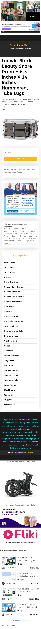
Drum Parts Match (20, 45)
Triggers (8, 400)
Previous (6, 107)
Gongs (7, 346)
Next (5, 109)
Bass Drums (9, 272)
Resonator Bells (11, 380)
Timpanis (8, 395)
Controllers (9, 306)
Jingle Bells (9, 360)
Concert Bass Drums (13, 287)
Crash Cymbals (11, 316)
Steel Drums (9, 390)
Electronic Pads (11, 336)
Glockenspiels (10, 341)
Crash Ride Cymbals (13, 321)
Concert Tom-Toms (13, 301)
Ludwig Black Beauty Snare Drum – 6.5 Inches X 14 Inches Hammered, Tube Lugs (20, 102)
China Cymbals (11, 282)
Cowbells (8, 311)
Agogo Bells (9, 262)
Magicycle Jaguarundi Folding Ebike (20, 461)
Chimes (7, 277)
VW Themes (29, 452)
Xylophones (9, 405)
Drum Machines (11, 326)
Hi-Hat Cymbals (11, 356)
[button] (20, 56)
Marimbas (8, 365)
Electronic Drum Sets (13, 331)
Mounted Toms (11, 375)
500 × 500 (27, 99)
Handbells (8, 351)
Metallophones (11, 370)
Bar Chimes (9, 267)
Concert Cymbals (12, 292)
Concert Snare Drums (14, 297)
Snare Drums (10, 385)
